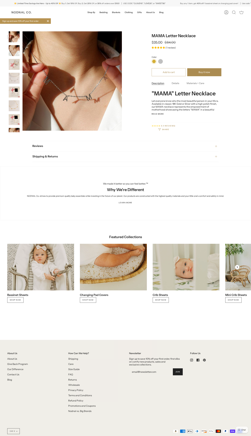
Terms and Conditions (80, 395)
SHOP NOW (160, 300)
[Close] (47, 21)
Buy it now (204, 72)
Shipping (73, 358)
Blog (9, 379)
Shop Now (15, 300)
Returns (72, 379)
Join (177, 372)
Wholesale (74, 384)
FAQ (70, 374)
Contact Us (13, 374)
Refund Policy (75, 400)
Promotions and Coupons (82, 405)
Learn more (125, 203)
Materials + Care (195, 83)
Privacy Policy (75, 390)
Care (70, 364)
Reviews (37, 146)
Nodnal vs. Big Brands (80, 411)
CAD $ (12, 431)
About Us (12, 358)
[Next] (237, 267)
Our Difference (15, 369)
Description (158, 83)
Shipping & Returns (45, 156)
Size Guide (74, 369)
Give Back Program (17, 364)
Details (175, 83)
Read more (158, 114)
